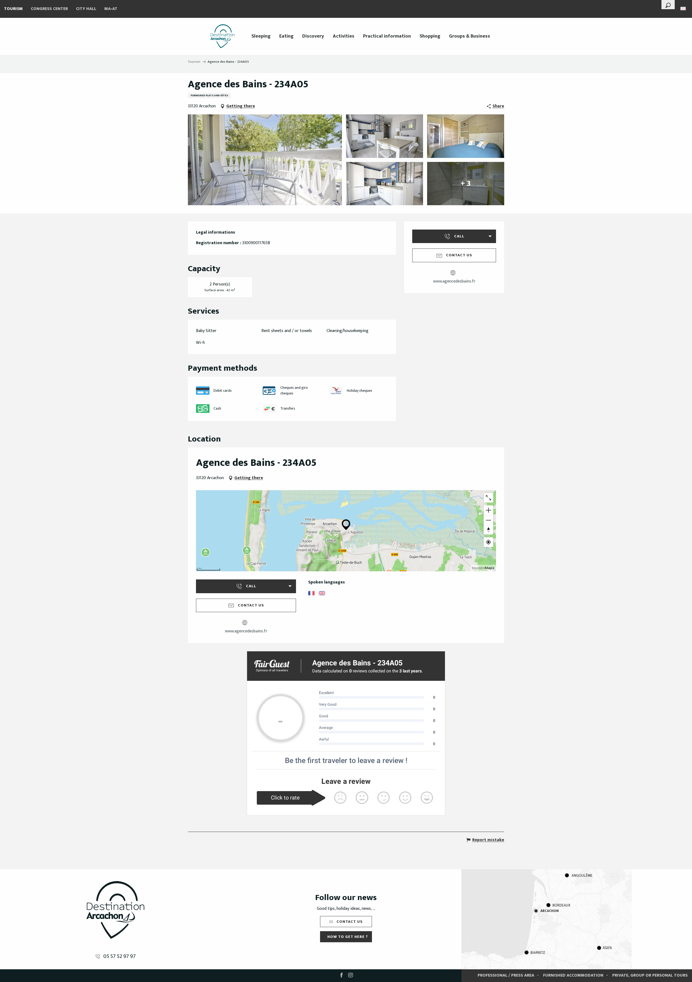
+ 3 (466, 183)
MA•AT (110, 8)
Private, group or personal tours (650, 975)
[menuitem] (222, 36)
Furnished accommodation (573, 975)
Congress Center (49, 8)
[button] (668, 4)
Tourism (13, 8)
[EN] (683, 8)
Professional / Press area (506, 975)
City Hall (86, 8)
